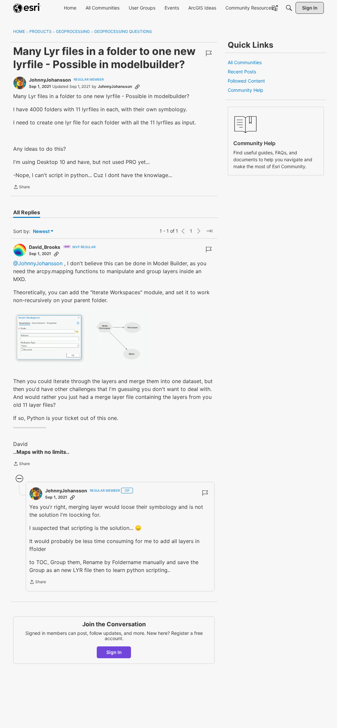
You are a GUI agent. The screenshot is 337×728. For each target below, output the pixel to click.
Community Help (245, 90)
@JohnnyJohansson (38, 263)
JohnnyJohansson (50, 80)
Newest (41, 231)
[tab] (26, 212)
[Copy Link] (137, 87)
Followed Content (246, 81)
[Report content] (209, 53)
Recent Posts (242, 71)
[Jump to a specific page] (209, 231)
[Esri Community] (27, 8)
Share (21, 187)
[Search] (289, 8)
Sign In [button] (114, 652)
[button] (81, 339)
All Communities (245, 62)
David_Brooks (44, 247)
